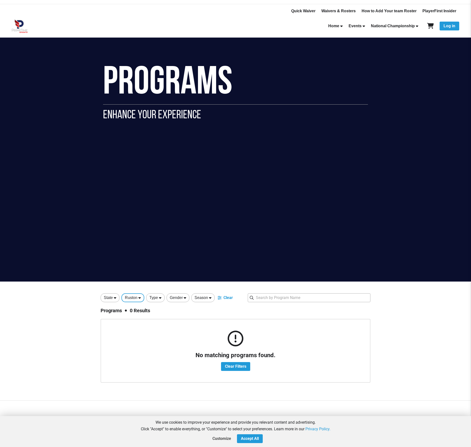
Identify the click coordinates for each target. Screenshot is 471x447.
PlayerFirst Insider (439, 11)
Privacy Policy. (317, 429)
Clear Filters (235, 366)
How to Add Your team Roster (389, 11)
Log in (449, 26)
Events (355, 26)
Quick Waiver (303, 11)
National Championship (393, 26)
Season (201, 298)
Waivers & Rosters (338, 11)
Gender (176, 298)
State (108, 298)
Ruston (131, 298)
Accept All (250, 438)
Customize (221, 438)
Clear (228, 297)
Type (153, 298)
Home (333, 26)
